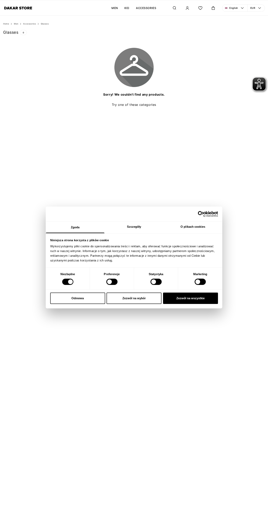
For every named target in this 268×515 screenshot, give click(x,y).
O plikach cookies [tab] (192, 226)
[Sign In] (187, 8)
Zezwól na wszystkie (190, 298)
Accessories (29, 24)
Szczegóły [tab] (134, 226)
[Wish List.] (200, 8)
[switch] (112, 282)
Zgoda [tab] (75, 227)
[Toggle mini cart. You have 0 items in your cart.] (213, 8)
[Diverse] (18, 8)
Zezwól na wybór (134, 298)
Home (6, 24)
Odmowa (77, 298)
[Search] (174, 8)
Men (16, 24)
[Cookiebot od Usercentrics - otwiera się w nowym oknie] (201, 214)
